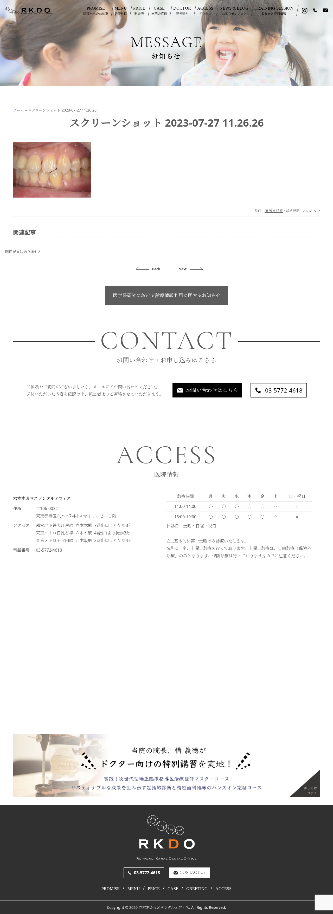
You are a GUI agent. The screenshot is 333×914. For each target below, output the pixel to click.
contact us (193, 873)
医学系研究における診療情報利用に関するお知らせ (166, 295)
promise (110, 889)
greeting (197, 889)
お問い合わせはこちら (212, 390)
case (173, 889)
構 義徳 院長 (274, 210)
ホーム (18, 110)
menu (133, 889)
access (223, 889)
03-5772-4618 (284, 390)
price (154, 889)
